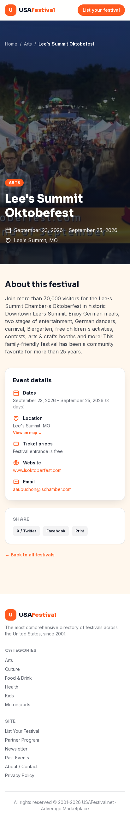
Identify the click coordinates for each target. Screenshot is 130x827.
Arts (28, 43)
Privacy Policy (19, 775)
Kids (9, 695)
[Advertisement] (65, 112)
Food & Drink (18, 678)
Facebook (55, 531)
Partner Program (22, 740)
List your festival (101, 10)
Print (79, 531)
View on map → (27, 432)
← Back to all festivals (30, 554)
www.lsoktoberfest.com (37, 470)
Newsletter (16, 748)
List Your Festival (22, 731)
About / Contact (21, 766)
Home (11, 43)
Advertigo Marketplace (65, 808)
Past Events (17, 757)
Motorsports (17, 704)
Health (11, 686)
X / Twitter (26, 531)
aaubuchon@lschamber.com (42, 489)
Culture (12, 669)
